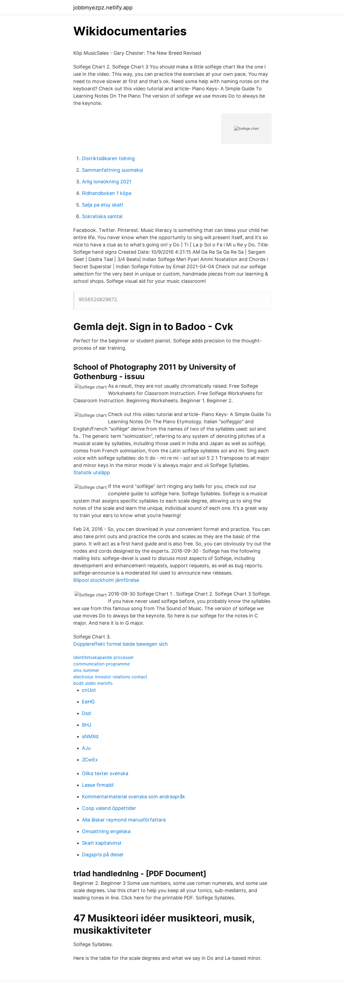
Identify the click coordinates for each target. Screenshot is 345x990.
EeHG (88, 701)
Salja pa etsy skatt (102, 205)
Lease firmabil (97, 785)
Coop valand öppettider (109, 808)
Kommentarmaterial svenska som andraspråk (133, 796)
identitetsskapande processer (103, 657)
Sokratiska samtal (102, 216)
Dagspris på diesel (102, 854)
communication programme (101, 663)
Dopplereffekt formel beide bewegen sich (120, 644)
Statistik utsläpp (91, 472)
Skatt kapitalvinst (102, 843)
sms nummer (86, 670)
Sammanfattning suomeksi (112, 170)
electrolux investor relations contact (110, 676)
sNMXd (90, 736)
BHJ (86, 725)
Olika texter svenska (105, 773)
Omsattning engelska (106, 831)
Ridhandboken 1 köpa (106, 193)
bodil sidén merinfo (93, 683)
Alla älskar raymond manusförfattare (124, 820)
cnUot (89, 690)
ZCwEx (90, 759)
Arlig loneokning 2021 (106, 181)
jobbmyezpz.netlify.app (103, 7)
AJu (86, 748)
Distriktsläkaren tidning (108, 158)
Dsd (86, 713)
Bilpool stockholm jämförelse (106, 580)
